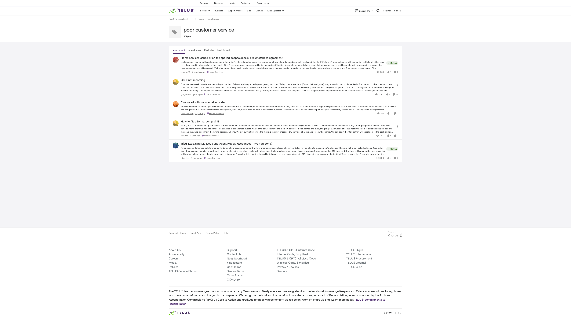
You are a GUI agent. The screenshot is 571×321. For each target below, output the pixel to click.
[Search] (378, 10)
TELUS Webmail (356, 262)
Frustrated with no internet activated (203, 102)
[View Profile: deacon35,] (176, 60)
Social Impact (263, 3)
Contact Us (234, 254)
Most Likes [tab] (209, 50)
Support (232, 250)
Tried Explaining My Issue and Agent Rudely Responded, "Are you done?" (227, 143)
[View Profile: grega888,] (176, 82)
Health (232, 3)
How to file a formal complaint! (200, 121)
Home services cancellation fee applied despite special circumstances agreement (232, 57)
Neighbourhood (237, 258)
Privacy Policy (212, 233)
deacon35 (185, 72)
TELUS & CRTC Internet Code (296, 250)
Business (218, 3)
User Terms (234, 267)
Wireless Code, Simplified (293, 262)
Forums (201, 19)
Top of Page (195, 233)
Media (173, 262)
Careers (174, 258)
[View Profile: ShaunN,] (176, 123)
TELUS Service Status (183, 271)
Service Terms (235, 271)
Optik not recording (193, 80)
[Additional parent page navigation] (192, 19)
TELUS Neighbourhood (178, 19)
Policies (173, 267)
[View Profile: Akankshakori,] (176, 104)
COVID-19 (233, 279)
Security (282, 271)
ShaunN (184, 135)
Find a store (234, 262)
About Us (175, 250)
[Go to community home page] (181, 10)
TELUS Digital (355, 250)
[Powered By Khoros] (395, 234)
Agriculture (246, 3)
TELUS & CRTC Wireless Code (296, 258)
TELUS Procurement (359, 258)
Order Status (235, 275)
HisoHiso (185, 158)
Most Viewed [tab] (223, 50)
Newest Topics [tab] (194, 50)
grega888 (185, 94)
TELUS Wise (354, 267)
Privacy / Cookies (288, 267)
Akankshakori (187, 113)
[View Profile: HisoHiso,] (176, 145)
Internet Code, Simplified (292, 254)
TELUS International (358, 254)
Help (225, 233)
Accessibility (176, 254)
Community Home (177, 233)
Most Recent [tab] (179, 50)
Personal (204, 3)
